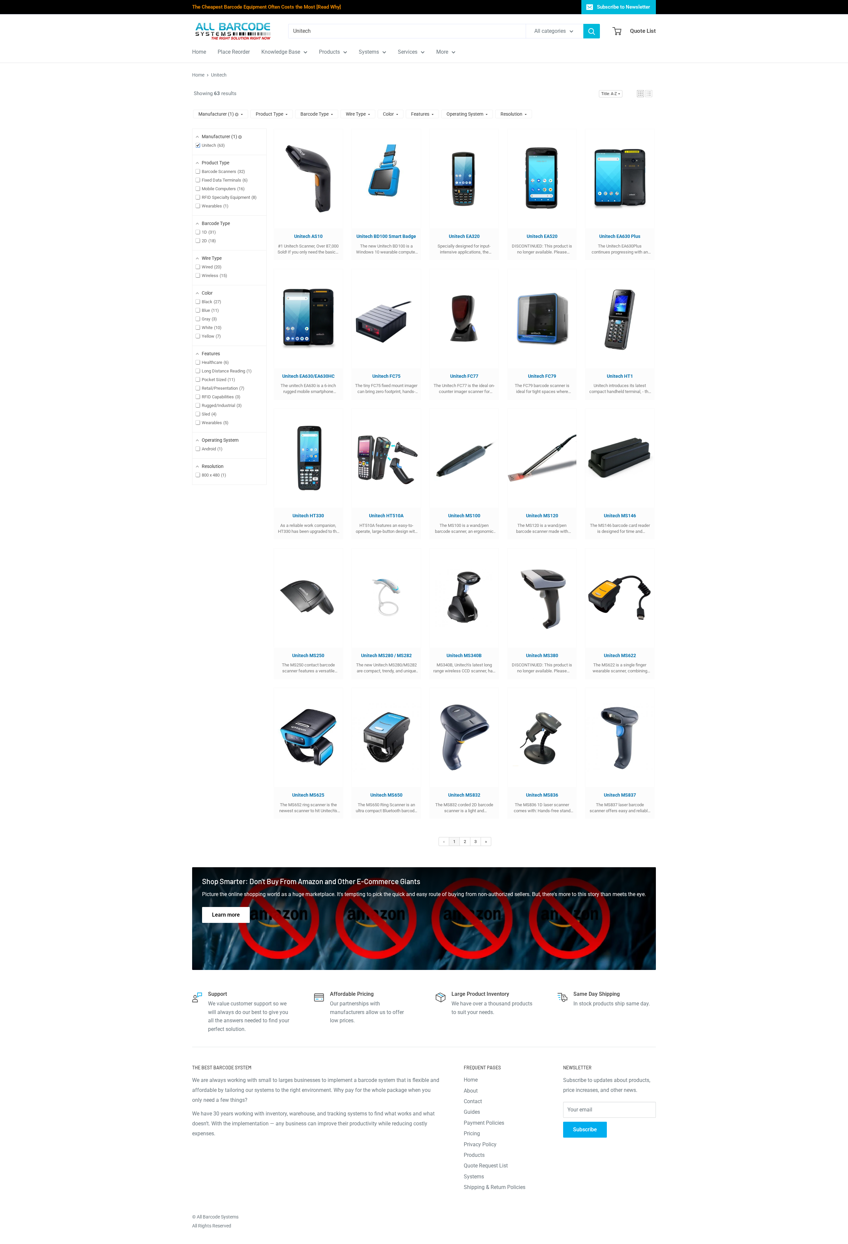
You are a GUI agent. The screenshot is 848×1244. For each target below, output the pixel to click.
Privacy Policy (480, 1144)
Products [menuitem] (329, 52)
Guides (472, 1112)
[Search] (591, 31)
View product (305, 185)
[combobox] (407, 31)
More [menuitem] (442, 52)
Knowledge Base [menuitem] (280, 52)
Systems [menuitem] (369, 52)
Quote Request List (486, 1165)
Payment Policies (484, 1123)
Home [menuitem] (199, 52)
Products (474, 1155)
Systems (474, 1176)
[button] (640, 93)
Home (198, 75)
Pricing (472, 1133)
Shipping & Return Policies (494, 1187)
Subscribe (585, 1129)
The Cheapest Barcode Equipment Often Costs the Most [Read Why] (266, 7)
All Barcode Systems (217, 1216)
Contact (473, 1101)
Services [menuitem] (407, 52)
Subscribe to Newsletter (623, 7)
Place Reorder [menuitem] (234, 52)
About (471, 1091)
